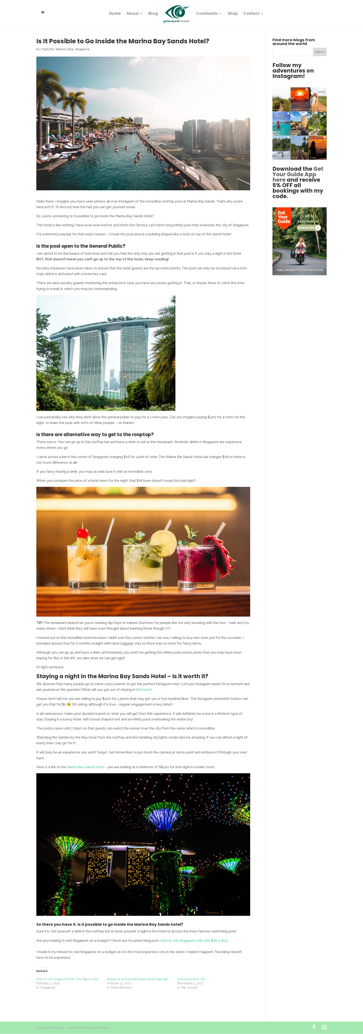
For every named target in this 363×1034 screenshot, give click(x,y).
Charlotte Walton (53, 49)
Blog (153, 14)
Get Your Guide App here (297, 174)
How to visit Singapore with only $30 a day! (194, 941)
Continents (207, 14)
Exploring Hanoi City (191, 979)
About (132, 14)
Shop (233, 14)
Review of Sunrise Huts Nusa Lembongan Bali (137, 979)
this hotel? (144, 690)
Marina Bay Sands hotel (86, 767)
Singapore (82, 49)
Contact (251, 14)
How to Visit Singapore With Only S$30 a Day (67, 979)
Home (115, 14)
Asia (71, 49)
